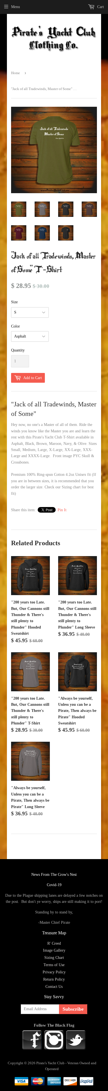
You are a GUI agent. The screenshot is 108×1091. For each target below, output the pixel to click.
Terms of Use (54, 965)
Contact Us (54, 987)
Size (14, 302)
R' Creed (54, 943)
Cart (100, 7)
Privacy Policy (54, 972)
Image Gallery (54, 950)
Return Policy (54, 979)
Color (15, 326)
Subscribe (73, 1009)
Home (15, 73)
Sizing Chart (54, 958)
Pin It (62, 510)
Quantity (18, 350)
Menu (15, 7)
